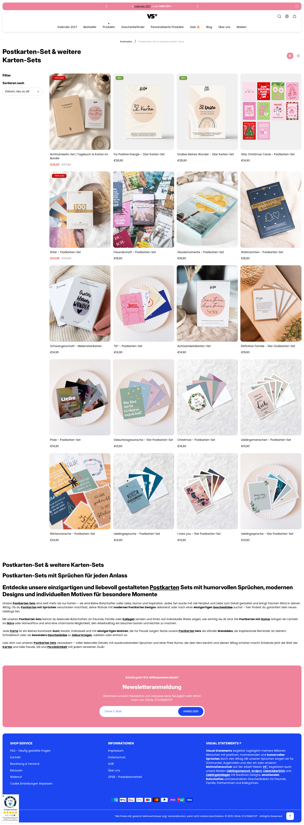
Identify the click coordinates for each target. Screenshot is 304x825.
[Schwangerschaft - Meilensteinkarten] (80, 303)
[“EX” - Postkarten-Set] (143, 303)
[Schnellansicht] (295, 80)
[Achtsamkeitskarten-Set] (207, 303)
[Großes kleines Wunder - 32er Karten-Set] (207, 112)
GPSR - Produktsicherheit (125, 777)
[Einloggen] (286, 16)
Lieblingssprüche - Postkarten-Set (137, 534)
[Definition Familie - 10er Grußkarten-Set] (270, 303)
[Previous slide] (106, 6)
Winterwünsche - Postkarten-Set (72, 534)
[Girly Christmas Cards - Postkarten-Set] (270, 112)
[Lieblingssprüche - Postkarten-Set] (143, 491)
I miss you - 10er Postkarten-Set (199, 534)
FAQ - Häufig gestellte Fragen (30, 751)
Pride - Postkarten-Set (65, 440)
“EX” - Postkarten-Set (128, 346)
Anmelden (190, 711)
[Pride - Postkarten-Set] (80, 397)
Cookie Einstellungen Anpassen (31, 783)
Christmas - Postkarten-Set (196, 440)
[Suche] (279, 16)
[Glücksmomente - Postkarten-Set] (207, 209)
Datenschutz (117, 757)
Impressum (116, 751)
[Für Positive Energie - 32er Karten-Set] (143, 112)
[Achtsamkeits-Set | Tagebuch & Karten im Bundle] (80, 112)
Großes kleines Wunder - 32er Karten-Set (205, 154)
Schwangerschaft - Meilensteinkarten (76, 346)
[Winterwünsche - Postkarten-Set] (80, 491)
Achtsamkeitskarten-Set (194, 346)
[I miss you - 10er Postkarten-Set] (207, 491)
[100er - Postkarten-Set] (80, 209)
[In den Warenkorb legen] (104, 80)
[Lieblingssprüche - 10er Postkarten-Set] (270, 491)
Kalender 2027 (142, 6)
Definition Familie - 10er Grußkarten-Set (268, 346)
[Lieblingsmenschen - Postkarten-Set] (270, 397)
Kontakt (15, 757)
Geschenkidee (223, 607)
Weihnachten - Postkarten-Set (262, 252)
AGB (111, 764)
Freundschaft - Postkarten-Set (135, 252)
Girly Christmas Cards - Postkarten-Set (268, 154)
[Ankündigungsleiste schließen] (297, 6)
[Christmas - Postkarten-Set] (207, 397)
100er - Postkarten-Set (65, 252)
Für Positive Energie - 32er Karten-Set (139, 154)
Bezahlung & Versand (24, 764)
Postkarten (164, 587)
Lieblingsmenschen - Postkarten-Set (266, 440)
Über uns (114, 770)
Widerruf (16, 777)
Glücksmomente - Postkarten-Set (200, 252)
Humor (265, 619)
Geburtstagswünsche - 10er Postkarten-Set (143, 440)
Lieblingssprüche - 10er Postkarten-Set (267, 534)
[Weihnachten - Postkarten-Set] (270, 209)
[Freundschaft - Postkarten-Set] (143, 209)
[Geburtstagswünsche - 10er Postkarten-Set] (143, 397)
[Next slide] (198, 6)
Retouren (16, 770)
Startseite (126, 41)
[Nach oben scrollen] (290, 816)
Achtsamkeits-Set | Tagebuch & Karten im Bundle (79, 156)
